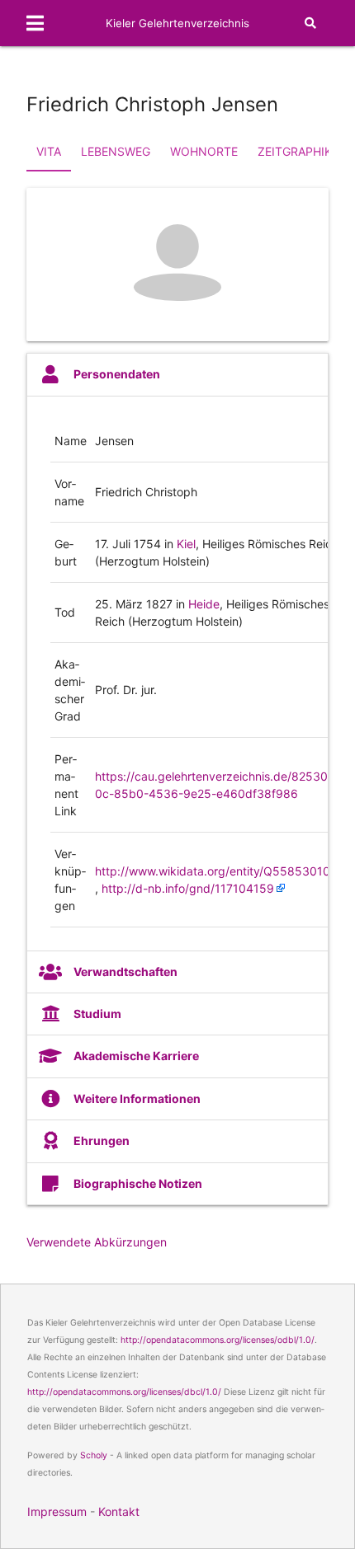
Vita (48, 151)
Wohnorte (204, 151)
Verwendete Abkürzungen (96, 1242)
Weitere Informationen (137, 1098)
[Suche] (310, 23)
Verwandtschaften (125, 972)
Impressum (57, 1511)
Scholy (93, 1455)
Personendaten (116, 374)
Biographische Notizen (137, 1183)
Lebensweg (115, 151)
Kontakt (119, 1511)
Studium (97, 1014)
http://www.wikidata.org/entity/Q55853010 (212, 871)
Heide (204, 604)
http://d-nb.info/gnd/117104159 (188, 888)
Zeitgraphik (295, 151)
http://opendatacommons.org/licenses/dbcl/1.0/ (124, 1392)
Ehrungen (101, 1141)
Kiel (186, 544)
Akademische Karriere (136, 1056)
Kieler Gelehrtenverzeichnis (177, 23)
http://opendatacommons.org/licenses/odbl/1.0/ (218, 1340)
